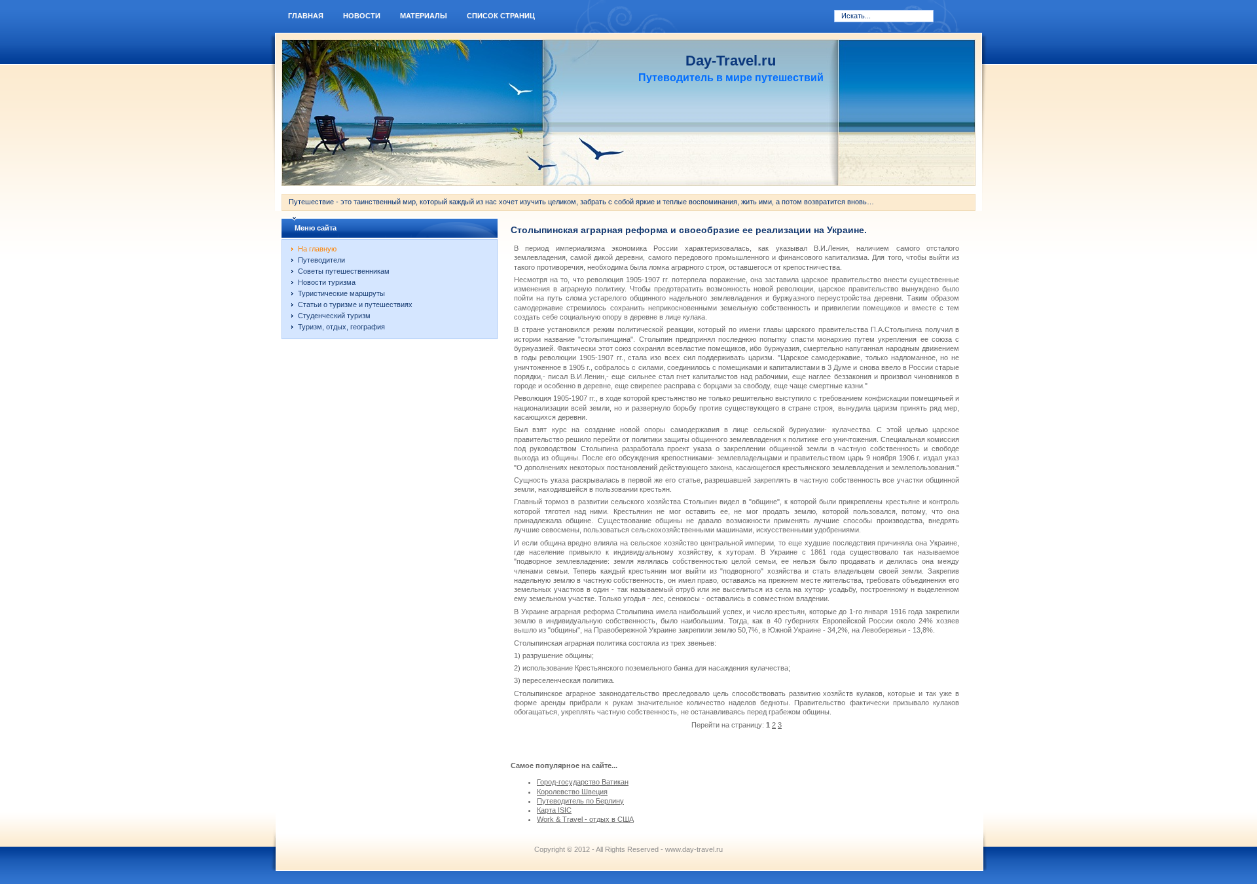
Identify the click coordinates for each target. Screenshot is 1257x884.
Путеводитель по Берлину (580, 801)
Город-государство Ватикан (582, 782)
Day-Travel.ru (730, 60)
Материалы (423, 16)
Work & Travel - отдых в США (585, 819)
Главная (305, 16)
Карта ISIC (554, 810)
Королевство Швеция (572, 792)
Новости (361, 16)
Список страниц (501, 16)
